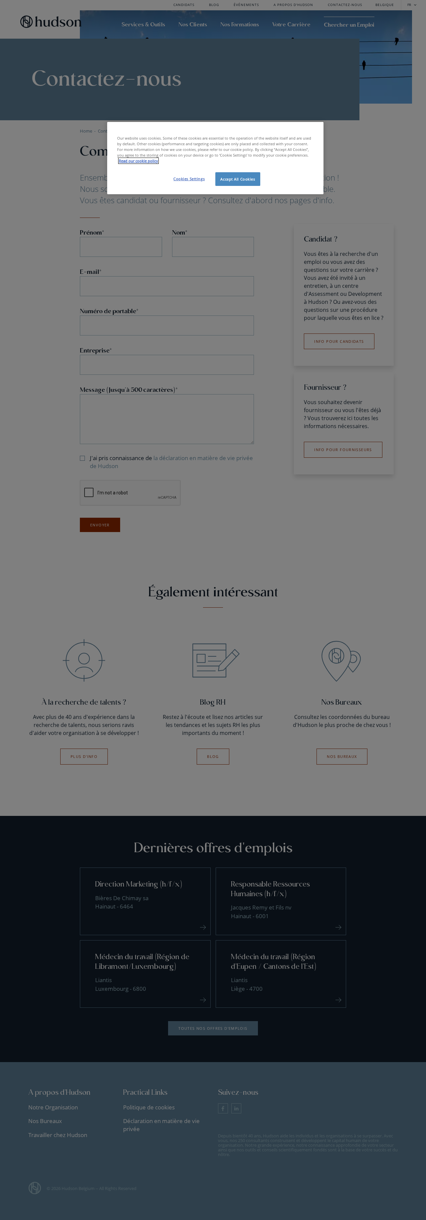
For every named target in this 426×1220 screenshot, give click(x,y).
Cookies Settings (189, 178)
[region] (215, 158)
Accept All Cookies (237, 179)
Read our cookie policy (138, 160)
